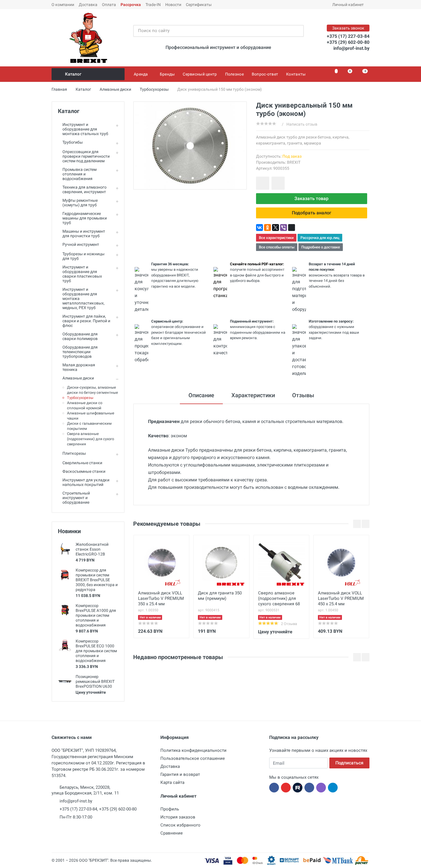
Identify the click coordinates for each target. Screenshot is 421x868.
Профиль (169, 809)
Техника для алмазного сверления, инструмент (84, 189)
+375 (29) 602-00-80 (348, 42)
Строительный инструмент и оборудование (76, 498)
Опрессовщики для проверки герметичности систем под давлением (86, 156)
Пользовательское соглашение (192, 758)
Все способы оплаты (276, 247)
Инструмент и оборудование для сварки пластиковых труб (82, 274)
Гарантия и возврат (180, 774)
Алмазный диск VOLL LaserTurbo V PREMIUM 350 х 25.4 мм (161, 598)
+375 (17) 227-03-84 (348, 36)
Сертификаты (199, 5)
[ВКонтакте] (259, 227)
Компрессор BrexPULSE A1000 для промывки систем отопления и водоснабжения (96, 615)
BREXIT (293, 162)
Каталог (73, 74)
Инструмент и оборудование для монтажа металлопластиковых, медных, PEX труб (83, 298)
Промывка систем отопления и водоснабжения (79, 174)
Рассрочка (131, 5)
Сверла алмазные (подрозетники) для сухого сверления (90, 439)
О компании (63, 5)
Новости (173, 5)
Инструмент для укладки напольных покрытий (85, 482)
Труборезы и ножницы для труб (83, 256)
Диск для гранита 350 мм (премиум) (220, 595)
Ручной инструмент (80, 244)
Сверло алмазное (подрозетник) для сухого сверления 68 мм (279, 599)
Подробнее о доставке (320, 247)
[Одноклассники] (267, 227)
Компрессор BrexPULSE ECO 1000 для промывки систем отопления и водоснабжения (96, 651)
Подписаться (349, 763)
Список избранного (180, 825)
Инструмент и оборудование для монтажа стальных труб (85, 129)
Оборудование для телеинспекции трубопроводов (80, 352)
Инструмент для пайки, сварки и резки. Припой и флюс (86, 321)
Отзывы (303, 395)
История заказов (177, 817)
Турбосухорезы (80, 398)
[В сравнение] (278, 183)
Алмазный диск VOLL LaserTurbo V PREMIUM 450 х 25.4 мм (341, 598)
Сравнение (171, 833)
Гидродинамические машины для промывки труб (84, 218)
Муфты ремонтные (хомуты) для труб (80, 202)
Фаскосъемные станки (83, 471)
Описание (201, 395)
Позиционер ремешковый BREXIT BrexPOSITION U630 (95, 681)
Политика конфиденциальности (193, 750)
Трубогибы (72, 142)
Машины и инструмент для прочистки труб (83, 233)
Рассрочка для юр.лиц (319, 238)
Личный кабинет (348, 4)
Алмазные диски (78, 378)
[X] (275, 227)
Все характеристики (276, 238)
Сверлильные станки (82, 462)
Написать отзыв (301, 124)
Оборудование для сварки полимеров (80, 336)
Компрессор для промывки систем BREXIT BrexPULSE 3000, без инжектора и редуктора (97, 580)
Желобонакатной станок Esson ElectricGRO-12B (92, 549)
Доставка (88, 5)
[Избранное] (332, 74)
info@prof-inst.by (351, 48)
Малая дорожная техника (78, 367)
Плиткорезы (74, 453)
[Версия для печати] (291, 227)
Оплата (109, 5)
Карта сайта (172, 782)
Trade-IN (153, 5)
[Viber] (283, 227)
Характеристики (253, 395)
